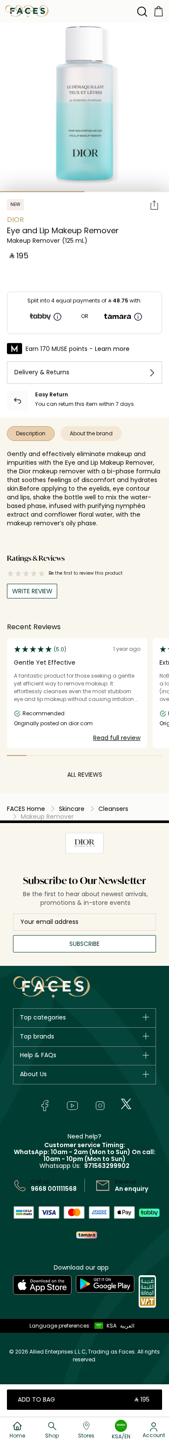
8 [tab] (152, 755)
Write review (32, 591)
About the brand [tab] (91, 433)
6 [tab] (114, 755)
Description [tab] (31, 433)
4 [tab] (74, 755)
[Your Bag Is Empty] (158, 10)
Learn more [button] (112, 348)
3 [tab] (55, 755)
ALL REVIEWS (84, 774)
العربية (127, 1325)
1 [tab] (42, 191)
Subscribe (84, 943)
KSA (112, 1325)
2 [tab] (126, 191)
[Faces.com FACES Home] (27, 10)
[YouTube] (72, 1106)
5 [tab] (94, 755)
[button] (104, 1326)
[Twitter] (126, 1104)
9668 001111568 (54, 1188)
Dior (15, 220)
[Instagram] (100, 1106)
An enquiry (131, 1188)
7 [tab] (133, 755)
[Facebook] (45, 1106)
